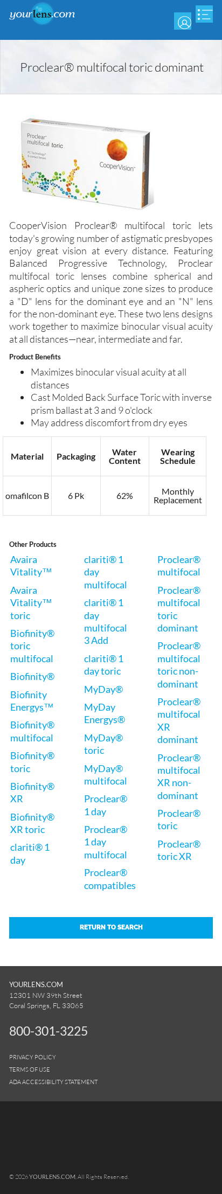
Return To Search (111, 927)
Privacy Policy (32, 1056)
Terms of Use (29, 1069)
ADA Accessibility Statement (53, 1081)
